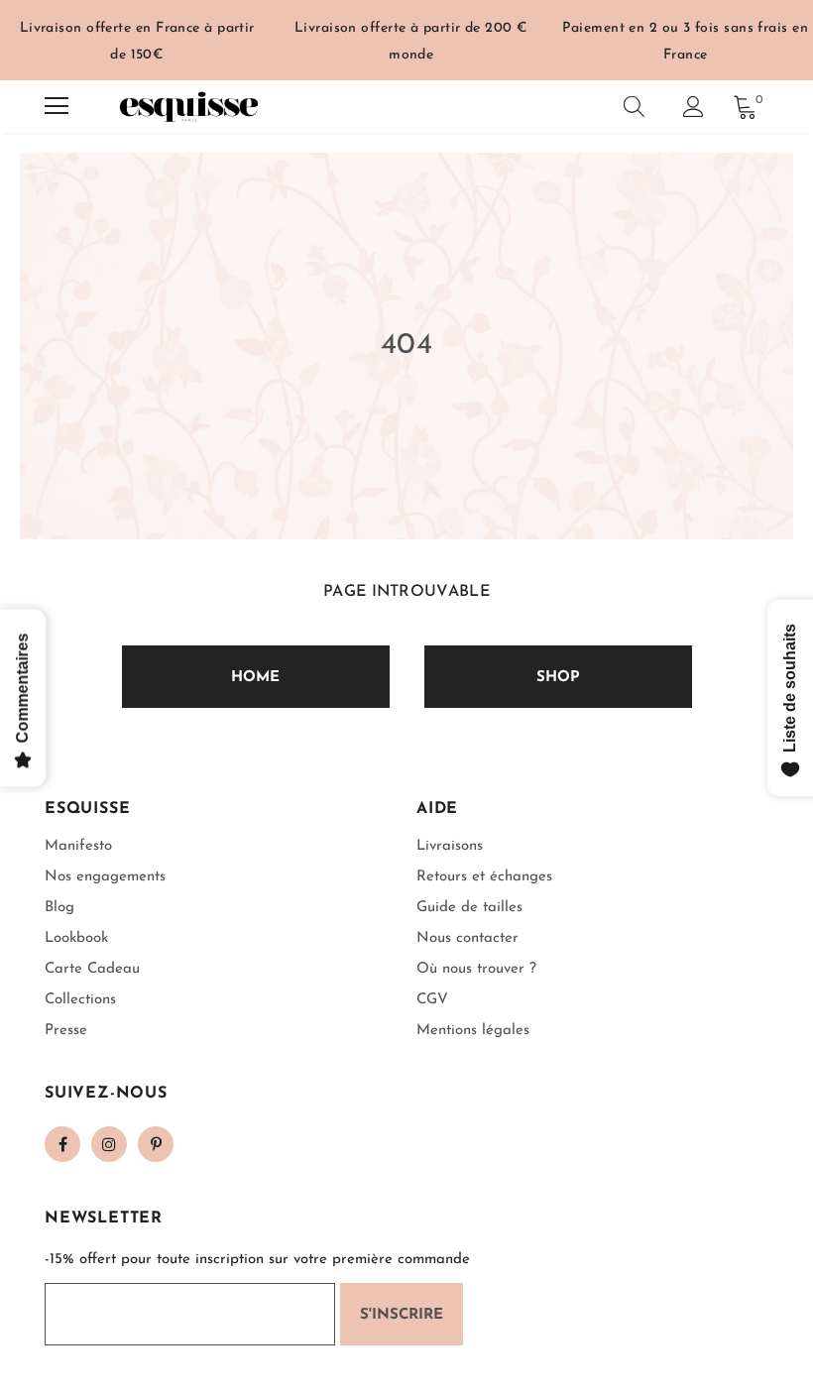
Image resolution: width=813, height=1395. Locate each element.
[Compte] (693, 106)
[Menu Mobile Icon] (56, 106)
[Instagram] (109, 1144)
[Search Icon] (634, 106)
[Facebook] (62, 1144)
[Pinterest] (156, 1144)
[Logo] (188, 106)
